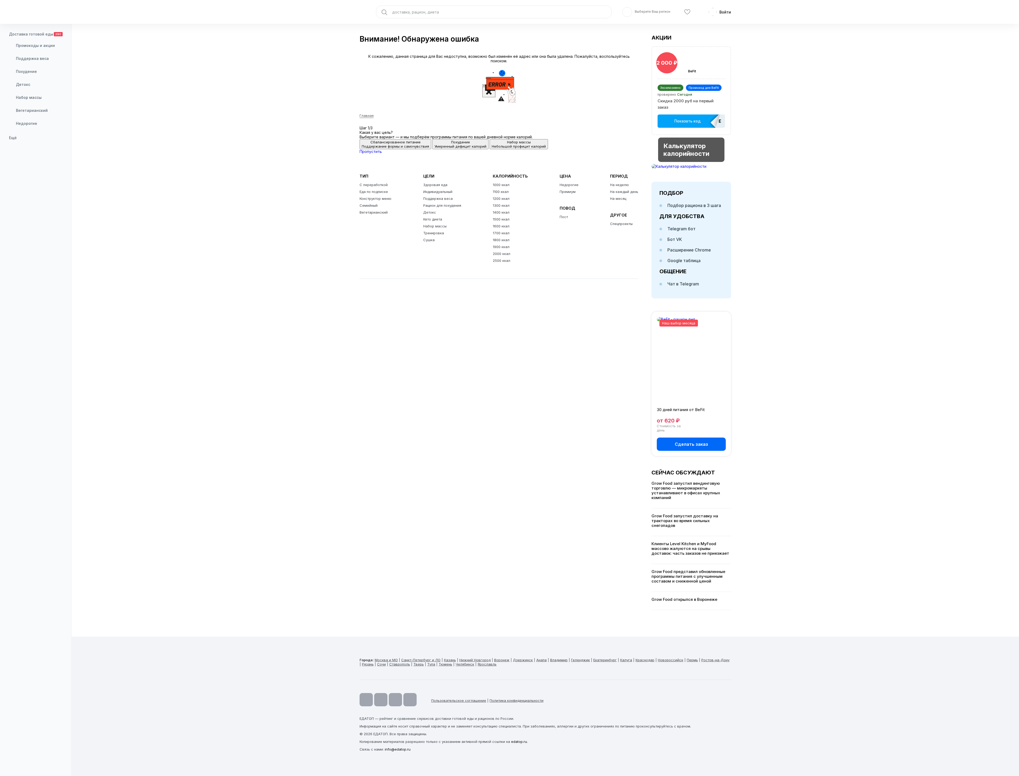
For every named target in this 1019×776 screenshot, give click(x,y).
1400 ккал (501, 212)
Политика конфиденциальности (516, 700)
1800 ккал (501, 240)
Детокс (23, 84)
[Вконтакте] (410, 699)
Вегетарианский (32, 110)
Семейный (369, 205)
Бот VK (674, 239)
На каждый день (624, 191)
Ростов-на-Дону (715, 660)
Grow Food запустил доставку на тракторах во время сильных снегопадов (684, 521)
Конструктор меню (375, 198)
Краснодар (645, 660)
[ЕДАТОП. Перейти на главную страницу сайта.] (36, 12)
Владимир (559, 660)
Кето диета (432, 219)
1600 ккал (501, 226)
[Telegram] (380, 699)
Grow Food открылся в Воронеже (684, 599)
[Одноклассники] (395, 699)
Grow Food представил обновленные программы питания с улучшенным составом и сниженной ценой (688, 576)
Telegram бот (681, 228)
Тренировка (433, 233)
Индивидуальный (437, 191)
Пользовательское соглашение (458, 700)
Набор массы (29, 97)
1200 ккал (501, 198)
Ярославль (487, 664)
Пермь (692, 660)
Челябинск (465, 664)
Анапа (541, 660)
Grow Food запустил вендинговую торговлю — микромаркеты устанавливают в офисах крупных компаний (685, 490)
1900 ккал (501, 247)
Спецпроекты (621, 224)
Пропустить (371, 151)
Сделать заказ (691, 444)
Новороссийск (670, 660)
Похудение (26, 71)
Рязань (368, 664)
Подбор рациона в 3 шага (694, 205)
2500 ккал (501, 260)
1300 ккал (501, 205)
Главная (367, 115)
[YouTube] (366, 699)
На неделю (619, 185)
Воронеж (502, 660)
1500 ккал (501, 219)
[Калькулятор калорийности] (691, 166)
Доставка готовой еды (35, 34)
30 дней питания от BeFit (681, 409)
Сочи (381, 664)
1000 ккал (501, 185)
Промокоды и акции (35, 45)
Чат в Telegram (683, 283)
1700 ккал (501, 233)
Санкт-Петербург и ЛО (421, 660)
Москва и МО (386, 660)
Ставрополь (399, 664)
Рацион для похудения (442, 205)
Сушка (429, 240)
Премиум (568, 191)
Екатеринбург (605, 660)
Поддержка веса (32, 58)
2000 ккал (501, 254)
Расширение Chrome (689, 250)
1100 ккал (501, 191)
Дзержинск (523, 660)
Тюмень (445, 664)
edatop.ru (519, 741)
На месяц (618, 198)
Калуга (626, 660)
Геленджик (580, 660)
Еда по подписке (374, 191)
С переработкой (374, 185)
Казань (450, 660)
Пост (564, 217)
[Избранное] (687, 12)
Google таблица (684, 260)
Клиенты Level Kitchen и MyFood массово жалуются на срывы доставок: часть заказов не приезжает (690, 548)
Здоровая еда (435, 185)
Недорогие (26, 123)
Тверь (418, 664)
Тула (431, 664)
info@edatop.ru (398, 749)
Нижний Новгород (475, 660)
